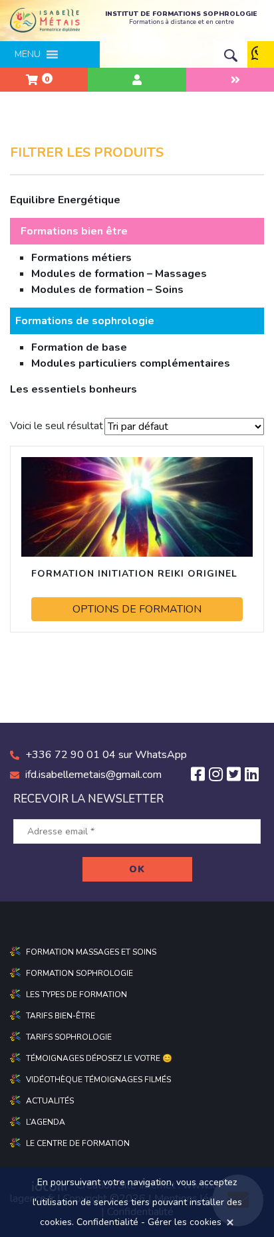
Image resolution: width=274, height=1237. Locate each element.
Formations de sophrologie (84, 321)
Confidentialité (107, 1222)
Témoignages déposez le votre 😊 (99, 1058)
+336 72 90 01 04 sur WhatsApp (106, 754)
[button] (28, 54)
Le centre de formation (78, 1143)
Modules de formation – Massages (119, 273)
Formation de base (79, 347)
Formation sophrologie (79, 973)
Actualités (50, 1100)
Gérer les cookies (184, 1222)
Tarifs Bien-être (60, 1015)
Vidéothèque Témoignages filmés (98, 1079)
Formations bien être (74, 231)
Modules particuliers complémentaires (130, 363)
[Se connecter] (137, 80)
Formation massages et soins (91, 952)
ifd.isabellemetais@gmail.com (93, 774)
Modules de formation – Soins (107, 289)
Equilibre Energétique (65, 200)
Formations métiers (81, 257)
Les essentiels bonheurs (73, 389)
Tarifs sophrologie (69, 1037)
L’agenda (45, 1122)
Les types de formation (76, 994)
